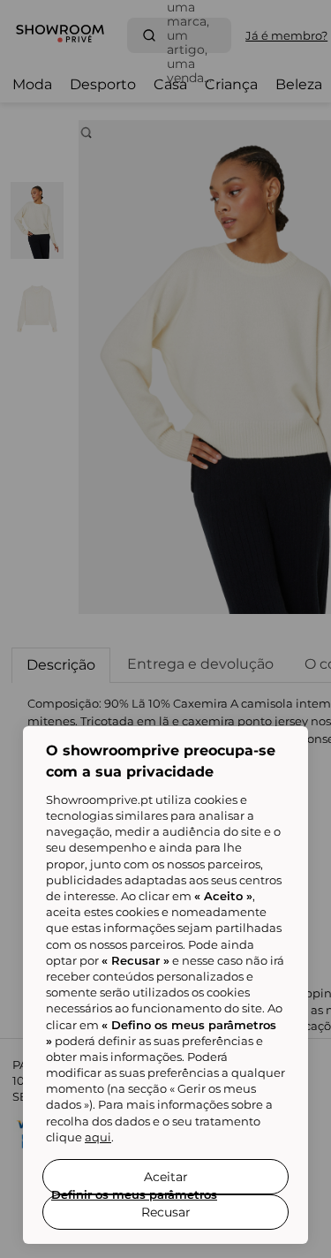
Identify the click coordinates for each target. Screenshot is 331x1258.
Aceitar (166, 1177)
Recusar (166, 1212)
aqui (98, 1137)
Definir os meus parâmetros (134, 1194)
